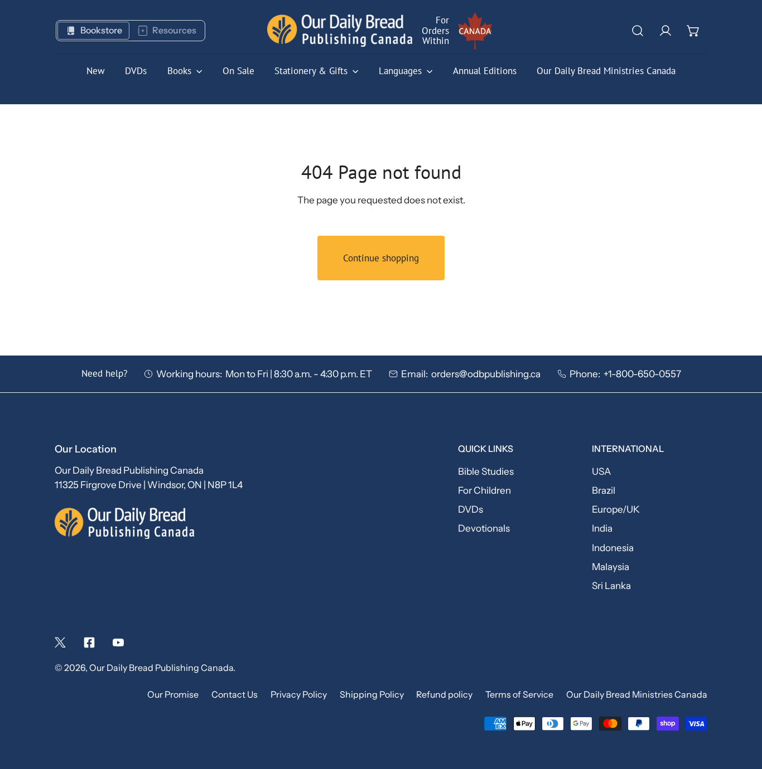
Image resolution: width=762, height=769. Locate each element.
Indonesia (613, 547)
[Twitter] (60, 642)
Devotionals (484, 528)
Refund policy (444, 694)
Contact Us (234, 694)
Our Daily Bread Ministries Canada (636, 694)
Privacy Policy (299, 694)
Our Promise (173, 694)
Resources (174, 30)
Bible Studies (486, 471)
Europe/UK (616, 509)
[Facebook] (89, 642)
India (602, 528)
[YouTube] (118, 642)
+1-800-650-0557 (642, 373)
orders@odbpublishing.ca (486, 373)
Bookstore (101, 30)
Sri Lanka (611, 585)
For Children (484, 490)
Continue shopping (381, 258)
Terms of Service (519, 694)
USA (601, 471)
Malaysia (610, 566)
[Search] (638, 31)
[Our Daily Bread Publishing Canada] (339, 30)
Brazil (603, 490)
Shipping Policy (372, 694)
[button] (693, 31)
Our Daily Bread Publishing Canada (161, 668)
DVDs (470, 509)
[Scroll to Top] (740, 708)
